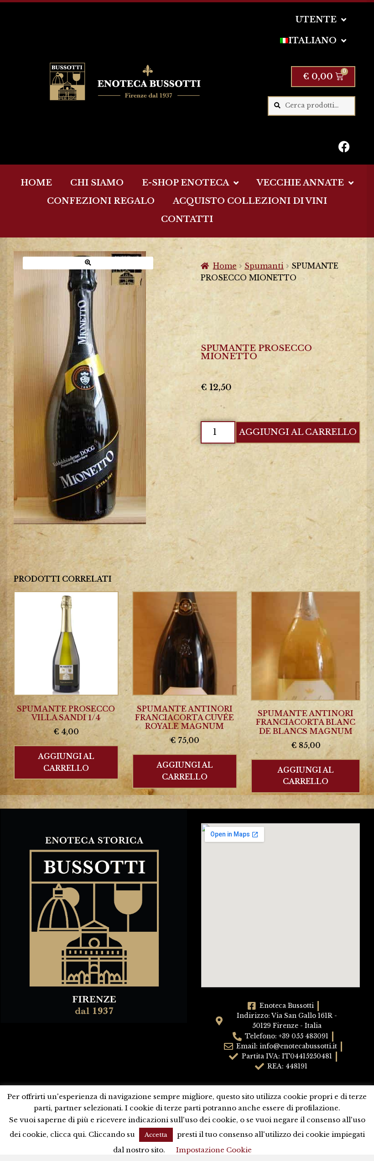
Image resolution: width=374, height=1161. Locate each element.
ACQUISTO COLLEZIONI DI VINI (250, 201)
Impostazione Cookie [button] (214, 1150)
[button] (88, 263)
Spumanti (264, 265)
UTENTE (316, 20)
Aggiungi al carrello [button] (66, 762)
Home (225, 265)
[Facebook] (343, 146)
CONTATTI (187, 219)
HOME (36, 183)
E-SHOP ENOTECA (185, 183)
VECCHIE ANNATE (300, 183)
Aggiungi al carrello (298, 432)
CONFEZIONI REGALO (101, 201)
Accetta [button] (156, 1135)
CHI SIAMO (97, 183)
